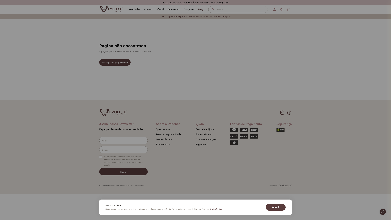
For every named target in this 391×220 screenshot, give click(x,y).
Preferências (216, 209)
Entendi (275, 207)
